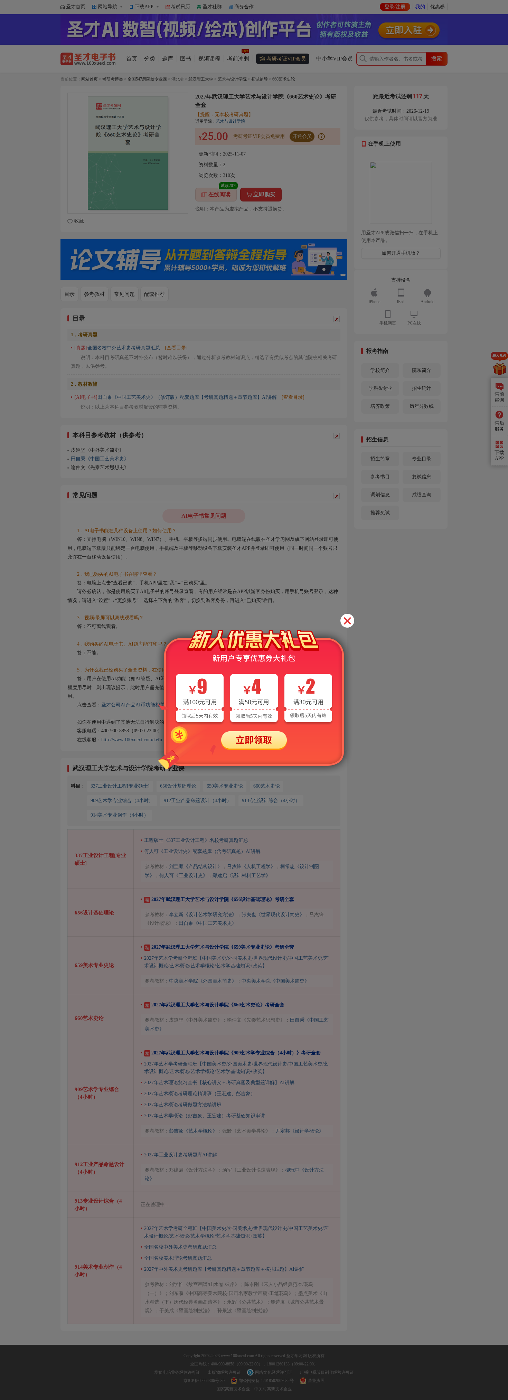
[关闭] (347, 621)
